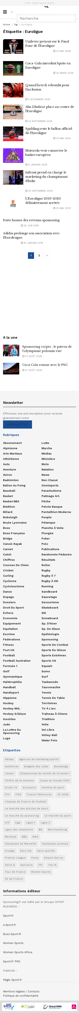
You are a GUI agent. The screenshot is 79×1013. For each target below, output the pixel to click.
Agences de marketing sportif (39, 759)
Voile (45, 724)
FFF (7, 794)
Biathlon (9, 506)
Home (6, 24)
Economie (10, 618)
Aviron (7, 474)
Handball (9, 687)
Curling (8, 575)
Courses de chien (16, 565)
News (45, 474)
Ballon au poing (14, 485)
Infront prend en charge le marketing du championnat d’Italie (46, 176)
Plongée (47, 533)
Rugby (46, 570)
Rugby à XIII (50, 581)
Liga (17, 822)
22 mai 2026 (63, 51)
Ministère (48, 458)
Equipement (12, 623)
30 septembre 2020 (40, 190)
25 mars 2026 (64, 72)
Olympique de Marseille (20, 843)
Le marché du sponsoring (22, 815)
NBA (24, 836)
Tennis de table (53, 697)
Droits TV (11, 787)
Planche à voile (53, 527)
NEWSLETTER (17, 424)
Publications (50, 549)
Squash (47, 666)
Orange (10, 851)
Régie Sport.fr (12, 979)
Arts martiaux (12, 453)
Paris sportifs (46, 851)
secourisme (50, 602)
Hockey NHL (11, 708)
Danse (7, 591)
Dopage (8, 597)
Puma (34, 858)
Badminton (11, 480)
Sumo (46, 671)
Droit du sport (13, 607)
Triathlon (48, 719)
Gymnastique (12, 676)
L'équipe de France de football (25, 801)
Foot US (8, 650)
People (47, 517)
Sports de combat (55, 644)
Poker (46, 538)
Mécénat (10, 836)
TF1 (40, 865)
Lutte (45, 443)
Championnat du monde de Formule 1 (44, 773)
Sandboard (49, 591)
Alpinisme (10, 448)
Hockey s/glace (14, 713)
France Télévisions (39, 794)
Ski (44, 612)
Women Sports (41, 872)
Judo (6, 724)
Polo (45, 543)
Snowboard (50, 618)
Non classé (50, 480)
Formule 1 (10, 666)
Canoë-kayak (12, 543)
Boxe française (14, 533)
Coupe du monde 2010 (54, 780)
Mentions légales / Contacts (21, 991)
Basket (8, 496)
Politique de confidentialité (20, 995)
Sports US (49, 660)
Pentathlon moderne (56, 512)
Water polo (49, 740)
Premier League (15, 858)
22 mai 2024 (63, 138)
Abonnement (12, 443)
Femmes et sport (53, 787)
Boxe (6, 527)
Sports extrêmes (54, 655)
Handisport (11, 692)
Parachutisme (51, 490)
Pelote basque (52, 506)
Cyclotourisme (13, 586)
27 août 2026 (33, 356)
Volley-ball (49, 735)
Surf (45, 676)
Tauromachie (51, 687)
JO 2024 (62, 794)
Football (9, 655)
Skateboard (50, 607)
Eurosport (29, 787)
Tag (16, 24)
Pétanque (48, 522)
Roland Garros (53, 858)
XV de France (14, 879)
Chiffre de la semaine (19, 780)
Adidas (9, 759)
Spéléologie (50, 634)
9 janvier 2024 (37, 164)
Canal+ (9, 773)
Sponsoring (50, 639)
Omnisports (50, 485)
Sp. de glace (51, 628)
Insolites (9, 719)
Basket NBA (11, 501)
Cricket (8, 570)
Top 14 (52, 865)
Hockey (8, 703)
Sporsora (26, 865)
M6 (40, 829)
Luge (6, 738)
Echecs (8, 612)
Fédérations (11, 639)
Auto (6, 464)
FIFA (18, 794)
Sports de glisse (54, 650)
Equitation (10, 628)
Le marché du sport (58, 815)
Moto (45, 464)
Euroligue (26, 24)
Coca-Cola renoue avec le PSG (44, 365)
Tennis (46, 692)
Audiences (12, 766)
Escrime (9, 634)
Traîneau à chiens (54, 713)
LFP (7, 822)
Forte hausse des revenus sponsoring (31, 220)
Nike (35, 836)
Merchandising (57, 829)
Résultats (48, 559)
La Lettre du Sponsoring (12, 731)
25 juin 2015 (31, 225)
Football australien (17, 660)
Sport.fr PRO (11, 961)
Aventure (9, 469)
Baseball (9, 490)
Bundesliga (61, 766)
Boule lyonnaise (15, 522)
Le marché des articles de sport (26, 808)
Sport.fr (8, 915)
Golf (6, 671)
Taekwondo (50, 682)
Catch (7, 554)
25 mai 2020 (63, 208)
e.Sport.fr (9, 924)
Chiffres (9, 559)
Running (47, 586)
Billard (7, 512)
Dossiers (9, 602)
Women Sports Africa (17, 952)
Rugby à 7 (49, 575)
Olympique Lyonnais (55, 843)
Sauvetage (49, 597)
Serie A (10, 865)
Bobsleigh (10, 517)
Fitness (8, 644)
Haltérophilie (12, 682)
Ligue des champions (19, 829)
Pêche (46, 501)
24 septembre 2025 (39, 121)
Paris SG (26, 851)
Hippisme (10, 697)
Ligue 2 (45, 822)
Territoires (49, 703)
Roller (46, 565)
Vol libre (48, 729)
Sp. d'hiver (49, 623)
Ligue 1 (30, 822)
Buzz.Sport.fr (12, 934)
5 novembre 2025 (38, 99)
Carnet (8, 549)
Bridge (7, 538)
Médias (47, 453)
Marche (47, 448)
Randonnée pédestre (57, 554)
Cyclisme (9, 581)
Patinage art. (51, 496)
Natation (48, 469)
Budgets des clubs (36, 766)
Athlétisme (11, 458)
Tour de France (15, 872)
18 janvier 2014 (33, 242)
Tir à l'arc (49, 708)
